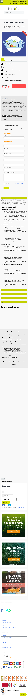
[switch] (3, 693)
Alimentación (16, 29)
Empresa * (6, 162)
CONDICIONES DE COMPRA (7, 637)
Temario (3, 198)
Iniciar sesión (6, 502)
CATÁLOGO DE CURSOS (6, 622)
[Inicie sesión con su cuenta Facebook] (3, 505)
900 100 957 (13, 4)
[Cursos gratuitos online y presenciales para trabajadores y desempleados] (14, 8)
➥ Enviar (6, 187)
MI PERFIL (4, 620)
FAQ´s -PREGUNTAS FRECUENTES (9, 627)
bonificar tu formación (6, 105)
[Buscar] (22, 12)
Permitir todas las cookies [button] (19, 361)
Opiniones (4, 302)
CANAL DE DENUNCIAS (6, 644)
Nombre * (5, 143)
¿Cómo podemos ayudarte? (9, 172)
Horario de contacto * (8, 167)
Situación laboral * (7, 135)
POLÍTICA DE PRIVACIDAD (7, 640)
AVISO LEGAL (4, 642)
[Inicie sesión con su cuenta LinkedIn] (9, 505)
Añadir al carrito (19, 86)
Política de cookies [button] (13, 355)
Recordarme (6, 499)
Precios (3, 298)
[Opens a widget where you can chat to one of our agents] (23, 694)
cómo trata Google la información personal (14, 344)
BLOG (3, 625)
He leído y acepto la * (14, 183)
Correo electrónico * (7, 153)
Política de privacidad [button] (6, 357)
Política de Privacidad (18, 183)
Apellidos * (6, 148)
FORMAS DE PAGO (5, 635)
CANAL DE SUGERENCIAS (7, 647)
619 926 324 (23, 4)
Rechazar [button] (14, 364)
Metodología (4, 294)
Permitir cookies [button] (7, 361)
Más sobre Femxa (5, 613)
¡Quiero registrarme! (22, 1)
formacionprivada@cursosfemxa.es (10, 657)
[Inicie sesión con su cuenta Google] (6, 505)
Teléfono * (6, 158)
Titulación (4, 290)
